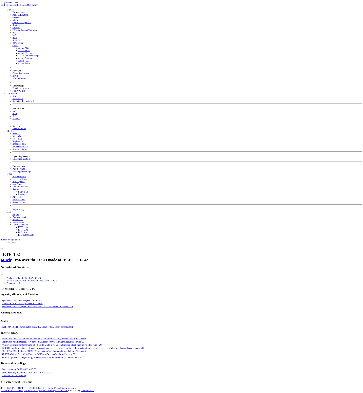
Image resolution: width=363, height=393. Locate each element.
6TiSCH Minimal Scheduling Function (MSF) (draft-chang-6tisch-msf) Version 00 (38, 354)
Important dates (19, 144)
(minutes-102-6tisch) (34, 303)
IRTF (14, 38)
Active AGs (23, 48)
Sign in (15, 214)
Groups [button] (10, 10)
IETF (3, 388)
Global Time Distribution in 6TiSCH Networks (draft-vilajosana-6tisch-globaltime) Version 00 (44, 351)
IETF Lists (23, 227)
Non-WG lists (18, 91)
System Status (61, 390)
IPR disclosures (19, 176)
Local (22, 288)
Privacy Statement (68, 388)
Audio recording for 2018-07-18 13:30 (24, 278)
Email (91, 390)
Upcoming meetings (21, 159)
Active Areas (24, 50)
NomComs (17, 184)
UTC (32, 288)
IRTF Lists (23, 230)
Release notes (18, 199)
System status (18, 202)
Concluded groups (20, 88)
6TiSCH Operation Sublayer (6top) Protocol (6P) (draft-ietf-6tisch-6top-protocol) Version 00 (43, 357)
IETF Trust (37, 388)
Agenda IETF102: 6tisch (13, 300)
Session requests (19, 149)
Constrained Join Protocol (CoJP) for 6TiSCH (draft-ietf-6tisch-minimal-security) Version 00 (43, 342)
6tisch (6, 260)
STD (14, 128)
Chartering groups (20, 73)
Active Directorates (26, 53)
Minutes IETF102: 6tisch (13, 303)
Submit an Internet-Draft (23, 101)
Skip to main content (10, 2)
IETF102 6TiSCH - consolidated (16, 327)
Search (15, 96)
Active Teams (24, 63)
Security (16, 27)
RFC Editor (17, 43)
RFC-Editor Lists (26, 235)
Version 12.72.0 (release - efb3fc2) (39, 390)
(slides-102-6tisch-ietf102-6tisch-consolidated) (52, 327)
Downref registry (20, 186)
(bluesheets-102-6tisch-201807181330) (55, 306)
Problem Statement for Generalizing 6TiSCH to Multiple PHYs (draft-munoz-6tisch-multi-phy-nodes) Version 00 (52, 345)
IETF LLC (17, 40)
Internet (15, 20)
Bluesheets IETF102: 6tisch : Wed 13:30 (20, 306)
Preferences (17, 219)
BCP (19, 128)
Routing (16, 25)
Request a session (20, 146)
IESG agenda (18, 181)
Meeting (9, 288)
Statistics (16, 189)
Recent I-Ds (17, 98)
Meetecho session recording (14, 375)
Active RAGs (24, 61)
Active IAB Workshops (28, 55)
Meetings (22, 194)
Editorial (16, 118)
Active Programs (25, 58)
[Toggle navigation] (2, 248)
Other (15, 45)
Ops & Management (21, 22)
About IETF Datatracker (12, 390)
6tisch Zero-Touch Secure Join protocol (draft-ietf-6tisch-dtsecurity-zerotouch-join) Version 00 (44, 338)
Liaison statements (20, 179)
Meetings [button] (11, 131)
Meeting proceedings (21, 171)
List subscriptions (20, 224)
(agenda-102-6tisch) (33, 300)
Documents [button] (12, 93)
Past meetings (18, 169)
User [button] (9, 212)
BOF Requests (19, 78)
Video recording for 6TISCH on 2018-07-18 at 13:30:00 (32, 280)
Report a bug (18, 209)
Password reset (19, 217)
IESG (15, 32)
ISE (14, 116)
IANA (57, 388)
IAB (14, 35)
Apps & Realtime (20, 15)
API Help (16, 197)
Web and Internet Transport (24, 30)
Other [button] (9, 174)
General (16, 17)
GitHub (84, 390)
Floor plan (17, 139)
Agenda (16, 133)
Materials (16, 136)
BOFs (15, 76)
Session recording (15, 283)
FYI (24, 128)
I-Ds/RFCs (23, 192)
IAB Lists (22, 232)
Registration (17, 141)
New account (18, 222)
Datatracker (32, 5)
